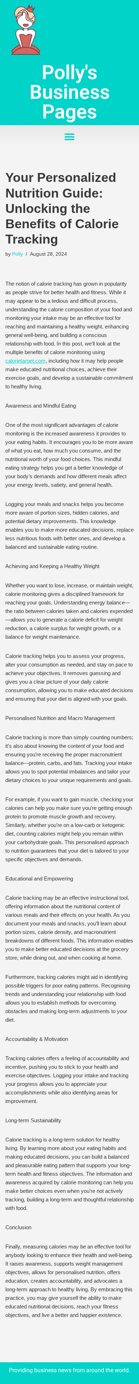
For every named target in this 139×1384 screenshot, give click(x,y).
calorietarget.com (25, 361)
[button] (70, 137)
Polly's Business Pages (70, 92)
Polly (17, 254)
